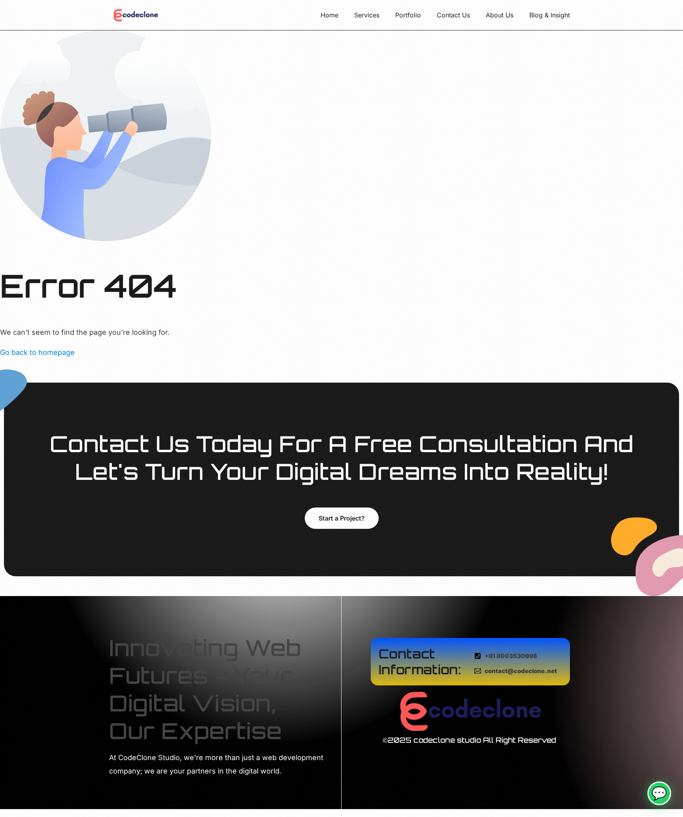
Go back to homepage (37, 352)
